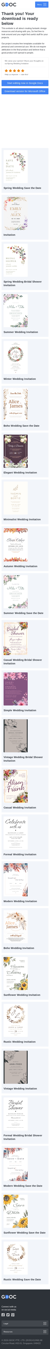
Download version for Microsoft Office (25, 91)
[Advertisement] (25, 121)
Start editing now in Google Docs (25, 83)
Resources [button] (8, 1332)
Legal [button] (6, 1324)
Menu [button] (39, 5)
